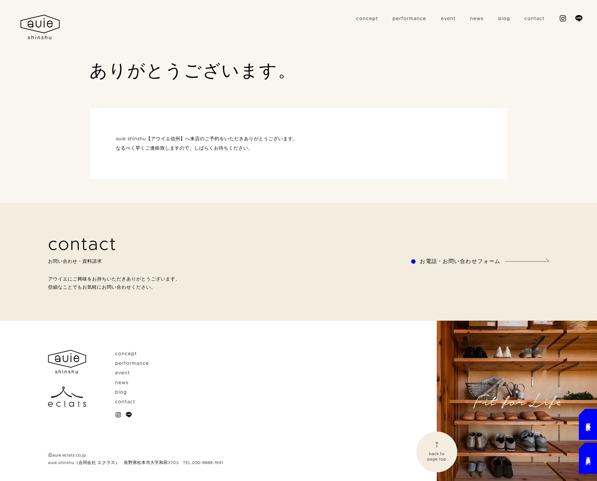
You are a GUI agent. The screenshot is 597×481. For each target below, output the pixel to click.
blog (504, 18)
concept (367, 18)
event (448, 18)
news (477, 18)
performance (409, 18)
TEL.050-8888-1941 (203, 463)
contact (534, 18)
